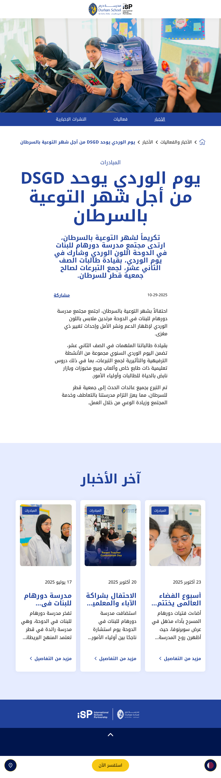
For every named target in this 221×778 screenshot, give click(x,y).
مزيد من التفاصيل (182, 658)
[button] (210, 765)
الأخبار (159, 119)
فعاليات (120, 119)
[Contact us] (10, 765)
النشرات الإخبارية (71, 119)
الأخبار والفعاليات (176, 142)
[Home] (110, 9)
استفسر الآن (110, 765)
